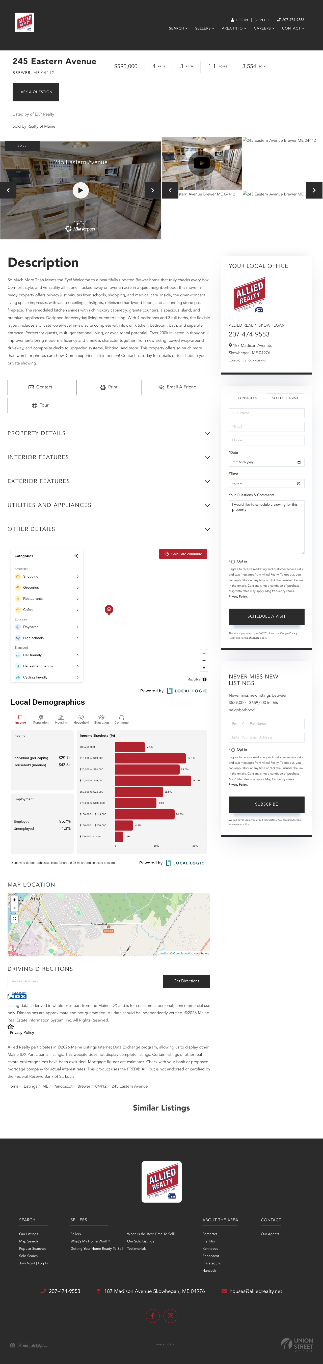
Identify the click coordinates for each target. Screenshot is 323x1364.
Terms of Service (250, 638)
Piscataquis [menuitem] (211, 1263)
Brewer (84, 1087)
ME (45, 1087)
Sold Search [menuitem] (28, 1256)
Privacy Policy (22, 1033)
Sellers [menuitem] (203, 29)
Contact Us (237, 361)
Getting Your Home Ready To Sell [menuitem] (96, 1249)
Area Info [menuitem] (232, 29)
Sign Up (261, 20)
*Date (233, 453)
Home (13, 1087)
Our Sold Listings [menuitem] (140, 1241)
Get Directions (186, 981)
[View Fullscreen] (14, 919)
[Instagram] (170, 1316)
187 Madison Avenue (154, 1291)
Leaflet (164, 953)
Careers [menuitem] (262, 29)
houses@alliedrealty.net (256, 1291)
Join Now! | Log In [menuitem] (33, 1263)
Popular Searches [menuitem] (32, 1249)
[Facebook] (153, 1316)
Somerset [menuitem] (209, 1234)
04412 (100, 1087)
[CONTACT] (36, 92)
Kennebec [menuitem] (210, 1249)
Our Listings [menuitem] (28, 1234)
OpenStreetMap (183, 953)
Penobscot (63, 1087)
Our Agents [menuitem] (270, 1234)
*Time (233, 474)
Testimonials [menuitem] (136, 1249)
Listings (30, 1087)
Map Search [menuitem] (28, 1241)
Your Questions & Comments (251, 495)
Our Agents (257, 361)
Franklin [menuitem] (208, 1241)
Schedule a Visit (285, 398)
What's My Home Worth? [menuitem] (90, 1241)
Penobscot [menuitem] (210, 1256)
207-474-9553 (292, 20)
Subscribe (266, 805)
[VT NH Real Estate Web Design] (297, 1345)
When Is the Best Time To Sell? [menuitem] (151, 1234)
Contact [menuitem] (291, 29)
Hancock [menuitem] (209, 1271)
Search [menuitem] (176, 29)
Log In (241, 20)
